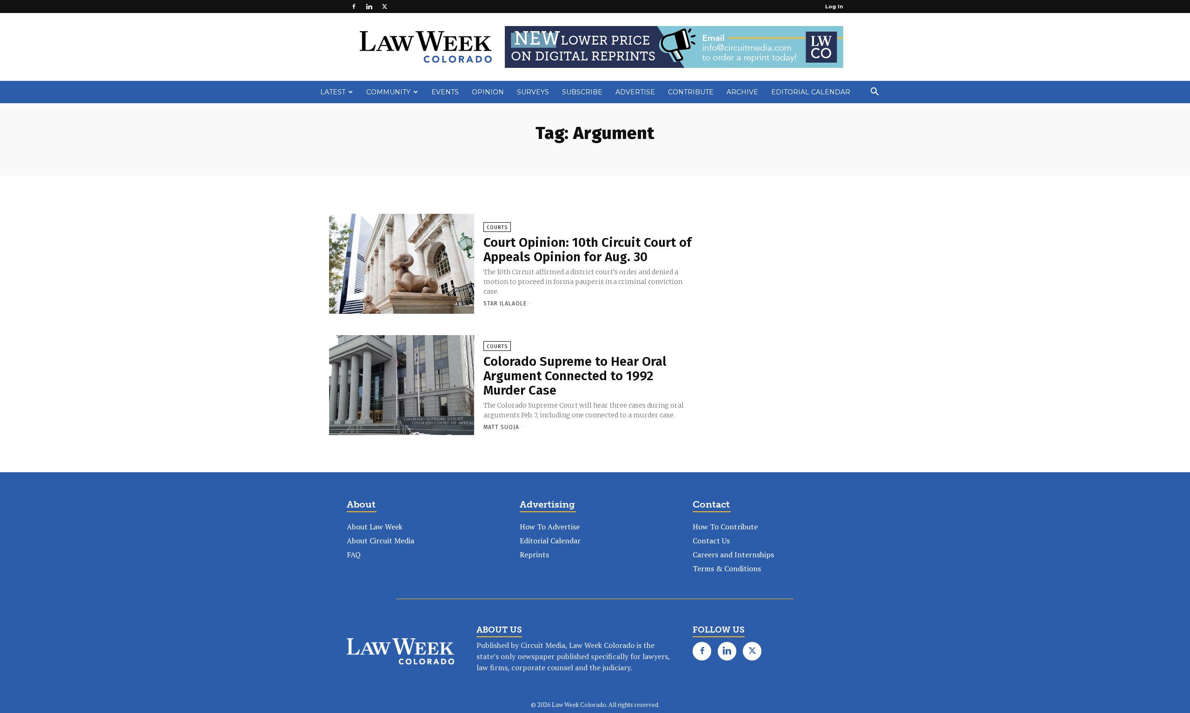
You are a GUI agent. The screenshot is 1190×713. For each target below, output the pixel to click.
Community (388, 92)
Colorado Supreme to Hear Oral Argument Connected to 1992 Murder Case (575, 376)
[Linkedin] (369, 6)
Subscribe (582, 92)
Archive (742, 92)
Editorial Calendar (810, 92)
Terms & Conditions (727, 568)
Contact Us (711, 540)
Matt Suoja (501, 427)
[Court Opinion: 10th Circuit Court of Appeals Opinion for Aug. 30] (401, 264)
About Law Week (375, 527)
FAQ (354, 554)
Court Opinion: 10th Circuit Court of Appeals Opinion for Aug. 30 (587, 249)
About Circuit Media (380, 540)
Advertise (635, 92)
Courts (497, 227)
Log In (834, 6)
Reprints (534, 554)
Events (445, 92)
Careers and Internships (733, 554)
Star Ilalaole (505, 303)
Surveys (533, 92)
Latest (332, 92)
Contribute (691, 92)
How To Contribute (725, 527)
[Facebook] (354, 6)
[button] (874, 92)
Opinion (488, 92)
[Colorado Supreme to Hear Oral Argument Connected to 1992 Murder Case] (401, 385)
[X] (384, 6)
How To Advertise (550, 527)
